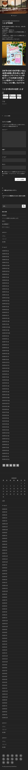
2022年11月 (5, 365)
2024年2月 (4, 321)
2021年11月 (5, 400)
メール (4, 157)
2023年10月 (5, 333)
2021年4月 (4, 421)
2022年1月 (4, 394)
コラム (3, 236)
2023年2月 (4, 356)
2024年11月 (5, 300)
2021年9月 (4, 406)
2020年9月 (4, 441)
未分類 (9, 115)
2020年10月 (5, 438)
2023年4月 (4, 350)
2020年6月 (4, 450)
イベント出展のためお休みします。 (10, 218)
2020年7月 (4, 447)
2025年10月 (5, 271)
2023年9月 (4, 336)
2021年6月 (4, 415)
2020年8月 (4, 444)
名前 (3, 149)
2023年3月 (4, 353)
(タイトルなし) (5, 227)
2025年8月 (4, 274)
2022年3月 (4, 388)
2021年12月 (5, 397)
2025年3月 (4, 289)
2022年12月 (5, 362)
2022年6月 (4, 380)
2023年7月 (4, 341)
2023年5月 (4, 347)
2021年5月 (4, 418)
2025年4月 (4, 286)
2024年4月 (4, 315)
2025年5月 (4, 283)
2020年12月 (5, 432)
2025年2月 (4, 292)
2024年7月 (4, 306)
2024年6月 (4, 309)
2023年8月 (4, 338)
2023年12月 (5, 327)
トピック (5, 115)
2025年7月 (4, 277)
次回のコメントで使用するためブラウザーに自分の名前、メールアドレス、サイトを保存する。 (14, 173)
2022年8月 (4, 374)
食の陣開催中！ (6, 224)
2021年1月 (4, 430)
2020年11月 (5, 435)
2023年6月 (4, 344)
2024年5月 (4, 312)
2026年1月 (4, 262)
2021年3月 (4, 424)
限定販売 (4, 215)
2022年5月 (4, 383)
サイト (3, 164)
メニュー (15, 15)
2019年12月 (5, 459)
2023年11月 (5, 330)
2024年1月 (4, 324)
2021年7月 (4, 412)
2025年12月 (5, 265)
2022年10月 (5, 368)
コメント (4, 129)
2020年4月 (4, 456)
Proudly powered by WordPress (9, 766)
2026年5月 (4, 250)
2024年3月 (4, 318)
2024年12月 (5, 297)
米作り (3, 221)
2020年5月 (4, 453)
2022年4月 (4, 386)
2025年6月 (4, 280)
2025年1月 (4, 294)
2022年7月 (4, 377)
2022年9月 (4, 371)
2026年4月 (4, 253)
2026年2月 (4, 259)
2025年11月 (5, 268)
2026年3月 (4, 256)
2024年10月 (5, 303)
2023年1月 (4, 359)
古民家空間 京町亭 (10, 8)
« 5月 (3, 500)
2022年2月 (4, 391)
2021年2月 (4, 427)
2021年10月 (5, 403)
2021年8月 (4, 409)
